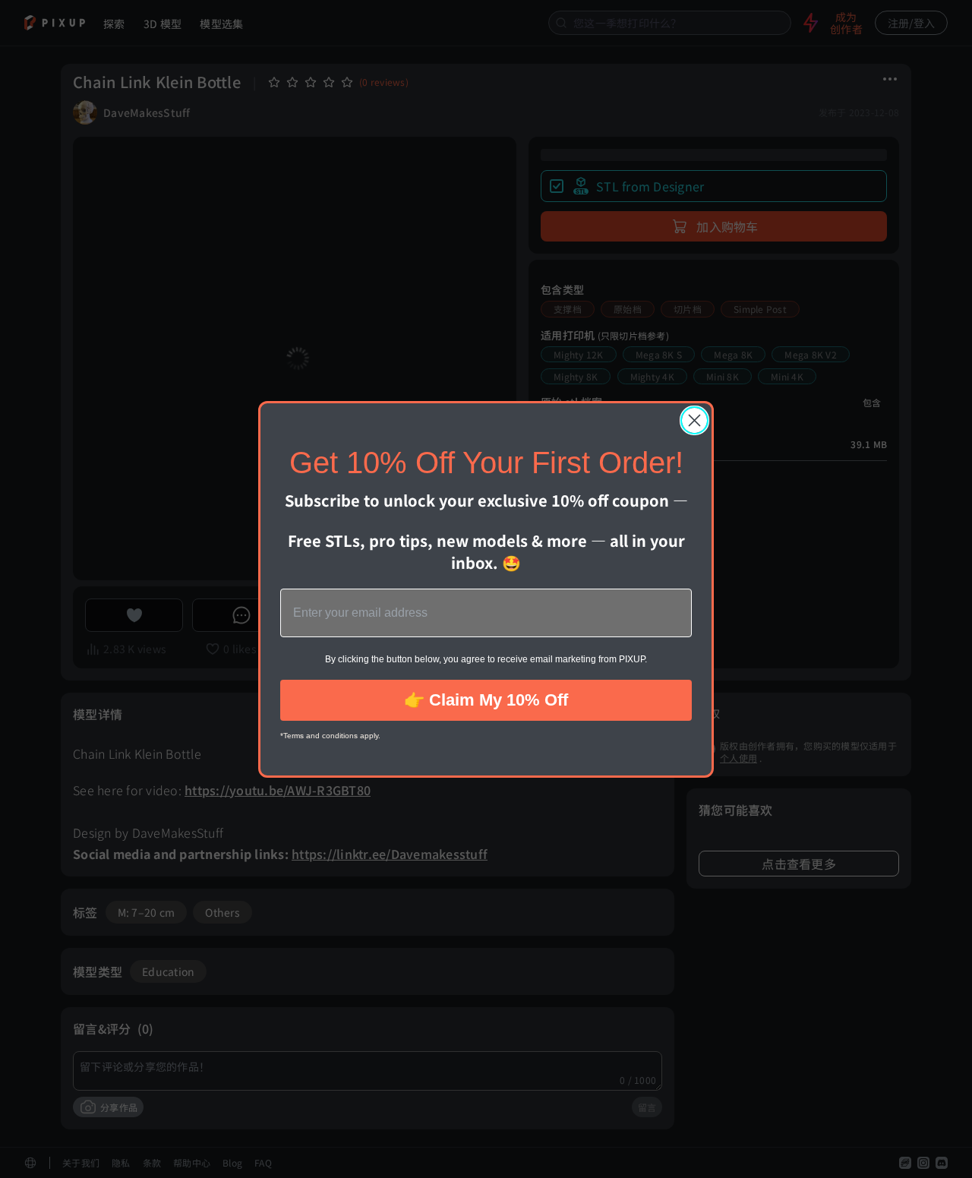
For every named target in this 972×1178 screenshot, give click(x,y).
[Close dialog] (694, 420)
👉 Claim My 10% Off (486, 699)
